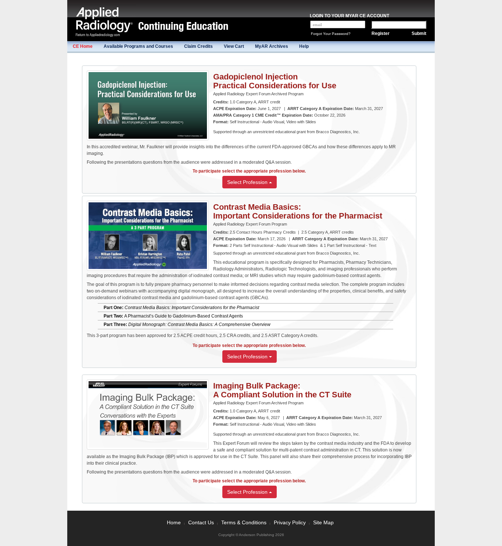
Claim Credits (198, 46)
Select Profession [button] (248, 182)
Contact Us (201, 522)
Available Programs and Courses (138, 46)
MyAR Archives (271, 46)
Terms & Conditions (243, 522)
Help (304, 46)
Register (381, 33)
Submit (419, 33)
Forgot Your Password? (331, 34)
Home (174, 522)
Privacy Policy (290, 522)
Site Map (323, 522)
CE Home (83, 46)
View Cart (234, 46)
